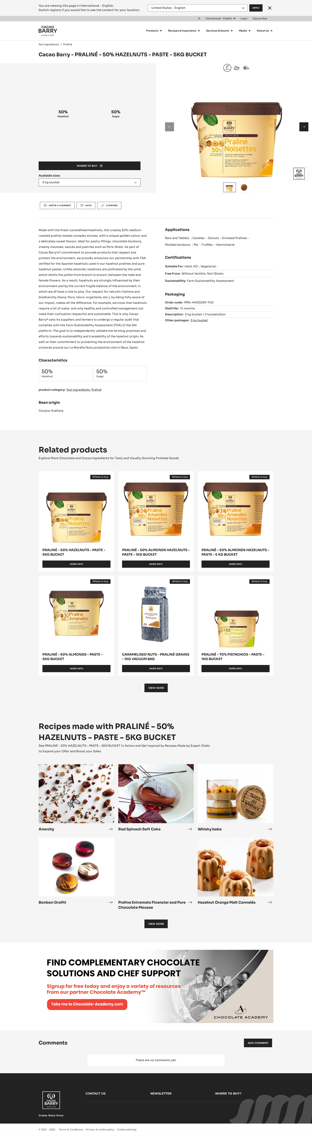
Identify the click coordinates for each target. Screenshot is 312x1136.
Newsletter (161, 1093)
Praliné (67, 44)
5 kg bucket (199, 320)
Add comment (258, 1043)
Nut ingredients (49, 44)
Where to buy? (228, 1093)
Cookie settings (126, 1129)
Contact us (95, 1093)
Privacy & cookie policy (100, 1129)
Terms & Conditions (71, 1129)
